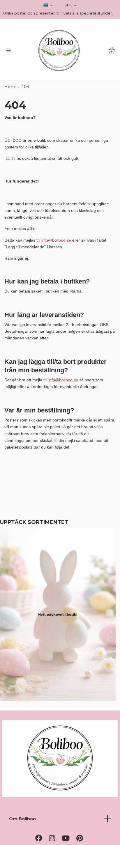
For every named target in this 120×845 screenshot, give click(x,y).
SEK (69, 5)
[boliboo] (60, 71)
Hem (9, 127)
